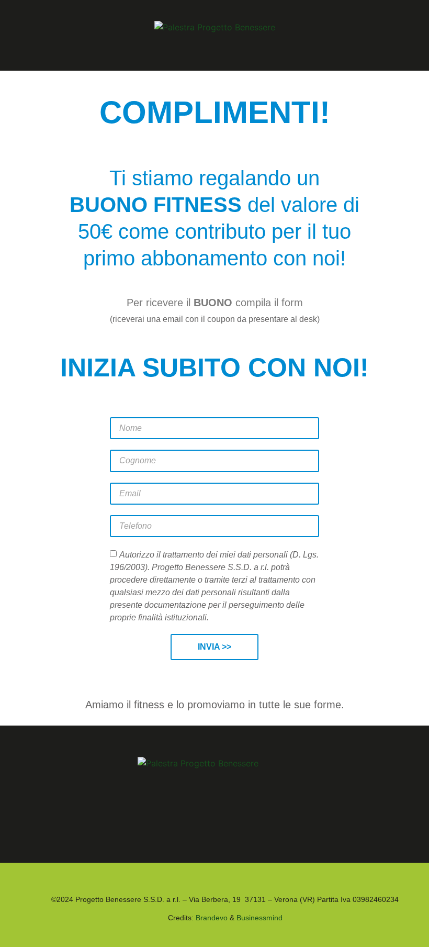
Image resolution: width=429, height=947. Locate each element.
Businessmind (259, 917)
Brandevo (212, 917)
